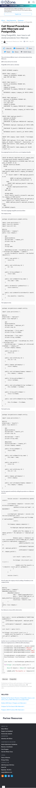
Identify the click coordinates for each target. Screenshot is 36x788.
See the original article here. (17, 685)
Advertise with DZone (6, 738)
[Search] (33, 2)
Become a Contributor (7, 747)
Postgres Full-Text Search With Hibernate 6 (12, 706)
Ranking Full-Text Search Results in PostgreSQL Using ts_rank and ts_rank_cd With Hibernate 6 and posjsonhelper (18, 698)
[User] (29, 2)
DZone (3, 20)
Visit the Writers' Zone (7, 751)
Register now (18, 14)
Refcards (4, 5)
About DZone (4, 729)
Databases (21, 20)
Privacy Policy (5, 760)
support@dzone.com (6, 772)
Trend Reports (13, 5)
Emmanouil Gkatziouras (12, 41)
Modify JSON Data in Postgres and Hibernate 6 (13, 703)
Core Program (5, 749)
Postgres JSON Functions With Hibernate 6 (12, 710)
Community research (6, 733)
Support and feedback (7, 731)
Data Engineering (11, 20)
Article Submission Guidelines (9, 744)
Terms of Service (5, 757)
